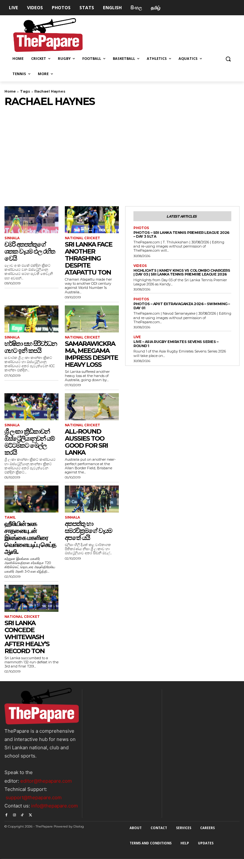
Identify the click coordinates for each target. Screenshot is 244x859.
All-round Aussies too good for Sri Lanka (86, 442)
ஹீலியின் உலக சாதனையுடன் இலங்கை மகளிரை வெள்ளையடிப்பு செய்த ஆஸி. (30, 537)
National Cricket (82, 238)
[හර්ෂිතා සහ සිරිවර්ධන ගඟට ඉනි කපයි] (31, 318)
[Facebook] (6, 814)
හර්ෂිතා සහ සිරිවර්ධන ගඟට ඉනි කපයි (30, 347)
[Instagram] (14, 814)
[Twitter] (30, 814)
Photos (141, 228)
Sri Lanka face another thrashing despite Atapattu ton (88, 258)
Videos (140, 266)
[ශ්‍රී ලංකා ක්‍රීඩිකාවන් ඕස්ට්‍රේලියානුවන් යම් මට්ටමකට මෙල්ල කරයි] (31, 406)
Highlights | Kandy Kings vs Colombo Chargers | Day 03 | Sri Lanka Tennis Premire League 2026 (181, 272)
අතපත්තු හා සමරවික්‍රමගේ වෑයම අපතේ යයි (88, 530)
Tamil (10, 518)
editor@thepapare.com (46, 781)
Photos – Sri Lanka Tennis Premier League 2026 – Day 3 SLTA (181, 234)
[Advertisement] (122, 155)
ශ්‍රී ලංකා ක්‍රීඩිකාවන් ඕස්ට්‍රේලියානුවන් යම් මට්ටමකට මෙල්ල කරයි (29, 442)
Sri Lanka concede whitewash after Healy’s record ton (26, 637)
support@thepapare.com (34, 797)
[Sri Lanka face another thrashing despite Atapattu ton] (92, 219)
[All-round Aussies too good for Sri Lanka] (92, 406)
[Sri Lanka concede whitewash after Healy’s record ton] (31, 598)
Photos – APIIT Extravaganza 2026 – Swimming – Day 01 (181, 306)
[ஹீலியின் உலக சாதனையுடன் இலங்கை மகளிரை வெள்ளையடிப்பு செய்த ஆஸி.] (31, 499)
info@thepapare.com (54, 806)
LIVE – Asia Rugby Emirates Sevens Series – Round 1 (175, 343)
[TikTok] (22, 814)
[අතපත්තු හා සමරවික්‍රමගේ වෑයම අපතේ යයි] (92, 499)
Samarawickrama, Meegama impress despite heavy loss (91, 354)
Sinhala (12, 238)
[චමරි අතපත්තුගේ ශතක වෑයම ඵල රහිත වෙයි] (31, 219)
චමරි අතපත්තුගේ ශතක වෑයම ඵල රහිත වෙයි (29, 251)
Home (10, 91)
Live (137, 337)
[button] (227, 58)
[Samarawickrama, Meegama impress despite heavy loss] (92, 318)
